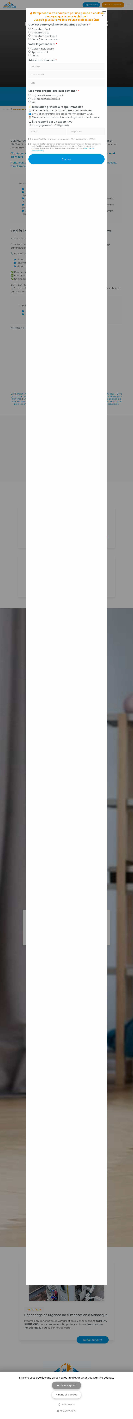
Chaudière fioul (41, 29)
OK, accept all (67, 1385)
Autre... (36, 55)
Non (34, 102)
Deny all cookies (67, 1394)
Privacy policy (67, 1411)
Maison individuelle (43, 48)
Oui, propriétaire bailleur (46, 99)
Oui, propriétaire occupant (47, 95)
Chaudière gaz (40, 32)
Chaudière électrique (44, 36)
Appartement (40, 52)
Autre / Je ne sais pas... (45, 39)
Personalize (68, 1404)
